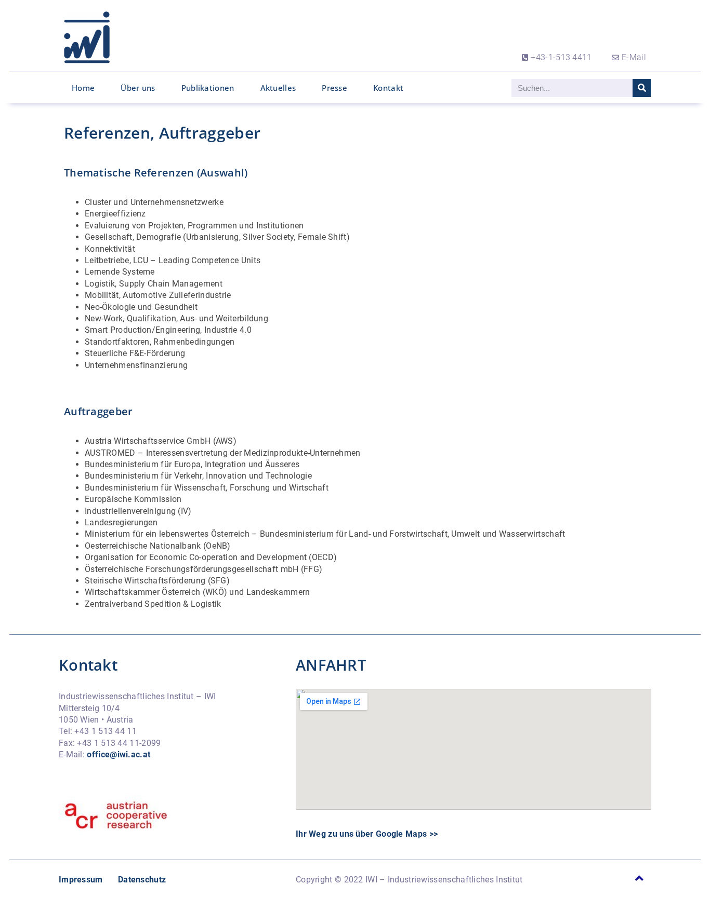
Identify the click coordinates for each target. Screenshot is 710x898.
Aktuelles (278, 88)
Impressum (81, 880)
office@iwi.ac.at (118, 754)
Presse (334, 88)
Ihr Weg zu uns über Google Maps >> (367, 834)
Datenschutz (142, 880)
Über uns (138, 88)
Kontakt (388, 88)
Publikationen (207, 88)
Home (83, 88)
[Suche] (642, 88)
